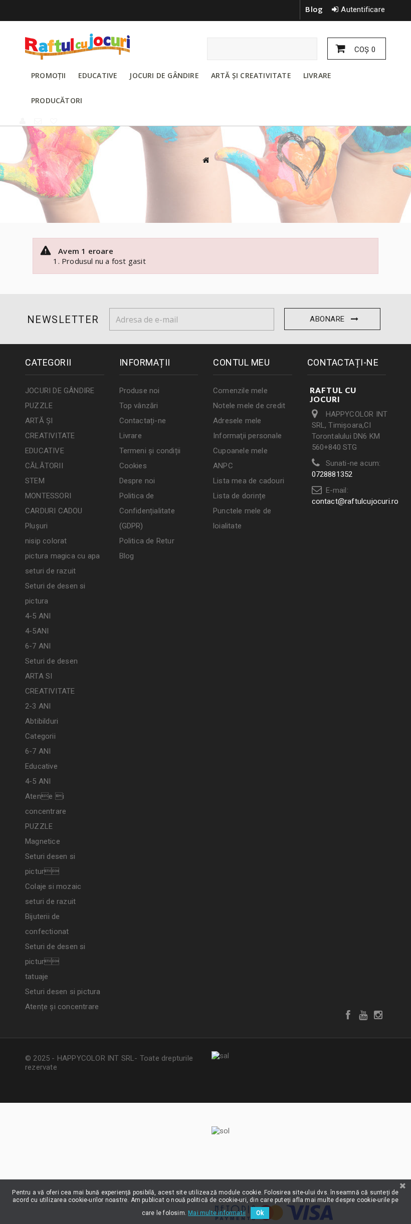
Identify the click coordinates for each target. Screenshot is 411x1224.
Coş (363, 49)
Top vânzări (138, 405)
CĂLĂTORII (44, 465)
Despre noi (137, 480)
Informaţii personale (247, 435)
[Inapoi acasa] (205, 160)
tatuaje (36, 976)
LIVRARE (317, 75)
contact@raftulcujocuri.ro (355, 501)
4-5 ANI (38, 616)
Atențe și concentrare (62, 1006)
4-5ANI (37, 631)
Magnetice (42, 841)
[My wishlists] (54, 121)
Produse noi (139, 390)
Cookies (133, 465)
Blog (314, 9)
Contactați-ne (142, 420)
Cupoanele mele (240, 450)
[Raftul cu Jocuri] (80, 47)
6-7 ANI (38, 646)
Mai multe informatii (217, 1212)
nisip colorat (46, 540)
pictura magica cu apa (62, 555)
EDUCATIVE (98, 75)
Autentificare (363, 9)
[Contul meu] (23, 121)
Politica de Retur (146, 540)
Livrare (130, 435)
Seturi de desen (51, 661)
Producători (56, 100)
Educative (41, 766)
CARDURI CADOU (54, 510)
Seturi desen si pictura (63, 991)
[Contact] (38, 121)
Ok (260, 1212)
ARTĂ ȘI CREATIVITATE (251, 75)
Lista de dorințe (239, 495)
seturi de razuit (50, 570)
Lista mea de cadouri (248, 480)
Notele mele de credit (249, 405)
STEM (35, 480)
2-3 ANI (38, 706)
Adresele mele (237, 420)
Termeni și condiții (150, 450)
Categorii (40, 736)
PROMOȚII (48, 75)
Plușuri (36, 525)
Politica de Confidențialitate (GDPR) (147, 510)
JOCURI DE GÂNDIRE (163, 75)
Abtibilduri (41, 721)
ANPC (223, 465)
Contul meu (241, 362)
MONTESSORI (48, 495)
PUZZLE (39, 405)
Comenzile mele (240, 390)
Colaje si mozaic (53, 886)
